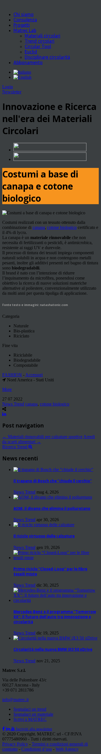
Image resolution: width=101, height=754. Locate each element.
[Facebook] (4, 728)
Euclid (31, 51)
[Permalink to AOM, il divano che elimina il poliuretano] (52, 497)
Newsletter (11, 91)
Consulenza (25, 19)
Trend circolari (39, 41)
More (7, 389)
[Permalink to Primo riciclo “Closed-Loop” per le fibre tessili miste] (56, 557)
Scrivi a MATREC (30, 719)
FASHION (12, 374)
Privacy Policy (15, 744)
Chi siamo (23, 14)
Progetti (21, 25)
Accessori (34, 374)
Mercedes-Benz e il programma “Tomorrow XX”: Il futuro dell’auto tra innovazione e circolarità (54, 616)
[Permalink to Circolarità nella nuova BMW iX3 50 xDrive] (55, 638)
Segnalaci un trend (29, 709)
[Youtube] (13, 728)
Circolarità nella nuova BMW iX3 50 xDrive (52, 649)
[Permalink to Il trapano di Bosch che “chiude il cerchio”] (53, 469)
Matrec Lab (24, 30)
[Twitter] (8, 728)
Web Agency (67, 749)
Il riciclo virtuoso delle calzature (44, 536)
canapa (39, 227)
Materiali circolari (42, 35)
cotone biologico (62, 227)
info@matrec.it (15, 699)
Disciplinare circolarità (47, 57)
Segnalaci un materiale (33, 714)
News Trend (13, 404)
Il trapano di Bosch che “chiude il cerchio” (52, 480)
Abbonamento (28, 62)
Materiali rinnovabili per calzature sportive (42, 436)
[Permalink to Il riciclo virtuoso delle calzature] (43, 524)
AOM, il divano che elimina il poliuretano (51, 508)
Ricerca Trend (15, 446)
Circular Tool (38, 46)
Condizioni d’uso (36, 749)
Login (7, 86)
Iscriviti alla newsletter (34, 729)
